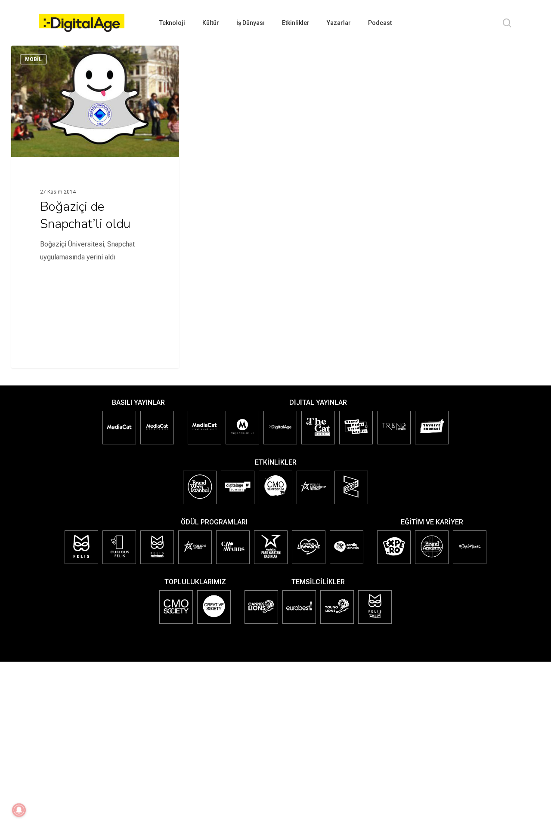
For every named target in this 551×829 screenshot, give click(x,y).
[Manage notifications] (19, 810)
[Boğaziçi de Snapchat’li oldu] (95, 169)
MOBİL (33, 59)
